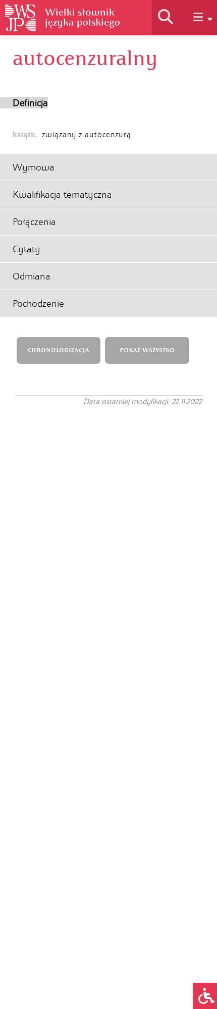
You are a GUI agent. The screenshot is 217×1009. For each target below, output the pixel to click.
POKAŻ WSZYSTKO (147, 350)
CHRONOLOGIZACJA (58, 350)
